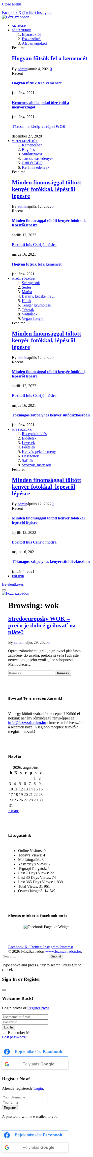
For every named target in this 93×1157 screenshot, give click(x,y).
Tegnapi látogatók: (33, 868)
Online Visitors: (31, 851)
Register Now (38, 1008)
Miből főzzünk (23, 278)
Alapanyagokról (34, 43)
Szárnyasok (31, 283)
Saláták (27, 460)
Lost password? (14, 1037)
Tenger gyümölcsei (37, 305)
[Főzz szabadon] (15, 17)
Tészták (28, 309)
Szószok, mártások (36, 465)
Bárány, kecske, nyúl (38, 296)
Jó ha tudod (21, 30)
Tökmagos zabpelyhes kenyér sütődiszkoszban (51, 415)
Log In (8, 1027)
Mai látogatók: (30, 859)
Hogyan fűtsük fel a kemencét (49, 58)
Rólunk (18, 576)
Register (10, 1108)
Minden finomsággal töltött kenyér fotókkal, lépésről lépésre (46, 189)
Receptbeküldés (34, 434)
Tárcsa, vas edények (38, 158)
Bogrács (28, 149)
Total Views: (28, 886)
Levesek (28, 443)
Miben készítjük (25, 140)
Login (38, 1088)
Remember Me (19, 1032)
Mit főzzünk (22, 429)
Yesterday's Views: (33, 864)
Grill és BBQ (32, 163)
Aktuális (19, 25)
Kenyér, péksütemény (39, 451)
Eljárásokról (31, 34)
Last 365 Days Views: (36, 882)
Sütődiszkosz (32, 154)
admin (22, 69)
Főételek (28, 447)
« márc (13, 811)
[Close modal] (4, 990)
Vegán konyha (33, 318)
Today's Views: (30, 855)
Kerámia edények (35, 167)
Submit (56, 956)
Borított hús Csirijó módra (34, 244)
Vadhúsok (29, 314)
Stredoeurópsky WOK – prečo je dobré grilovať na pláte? (42, 625)
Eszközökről (31, 39)
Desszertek (30, 456)
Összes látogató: (31, 891)
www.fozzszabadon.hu (63, 951)
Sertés (26, 287)
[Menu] (4, 590)
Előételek (29, 438)
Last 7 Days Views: (34, 873)
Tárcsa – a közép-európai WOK (38, 126)
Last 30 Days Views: (35, 877)
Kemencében (32, 145)
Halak (26, 301)
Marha (27, 292)
